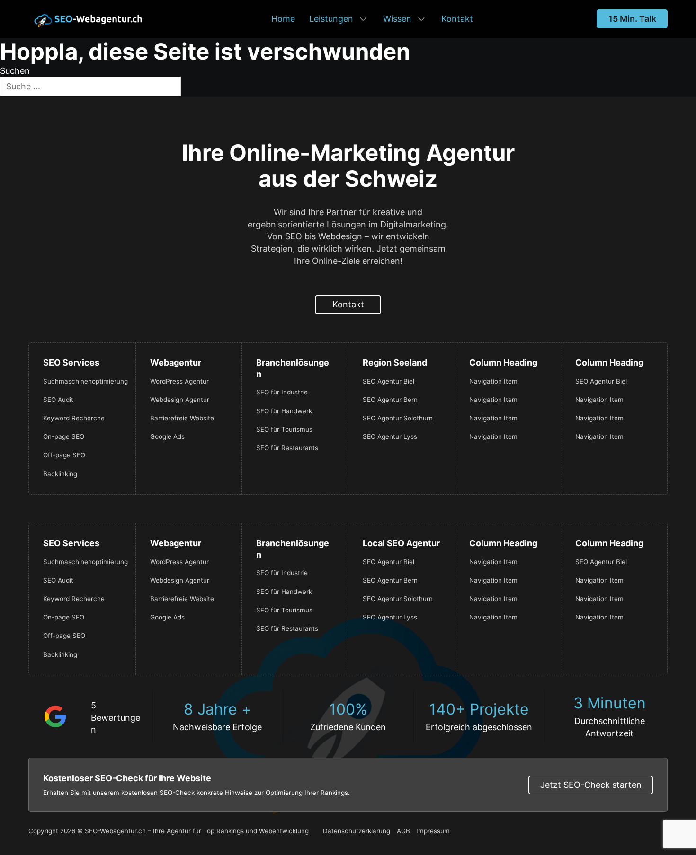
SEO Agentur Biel (388, 381)
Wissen (397, 19)
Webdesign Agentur (179, 399)
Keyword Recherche (74, 418)
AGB (403, 831)
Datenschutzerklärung (356, 831)
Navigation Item (493, 381)
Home (283, 19)
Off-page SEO (64, 455)
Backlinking (60, 474)
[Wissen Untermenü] (421, 19)
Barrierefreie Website (182, 418)
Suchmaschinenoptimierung (82, 381)
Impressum (433, 831)
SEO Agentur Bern (390, 399)
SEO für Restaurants (287, 448)
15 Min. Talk (632, 19)
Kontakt (457, 19)
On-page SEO (63, 436)
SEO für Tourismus (284, 429)
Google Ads (167, 436)
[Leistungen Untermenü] (363, 19)
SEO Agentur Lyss (390, 436)
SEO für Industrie (282, 392)
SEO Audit (58, 399)
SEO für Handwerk (284, 411)
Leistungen (331, 19)
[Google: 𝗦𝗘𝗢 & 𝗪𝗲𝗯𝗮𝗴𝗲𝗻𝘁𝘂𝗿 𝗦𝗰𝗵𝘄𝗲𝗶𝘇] (55, 716)
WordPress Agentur (179, 381)
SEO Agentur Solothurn (398, 418)
